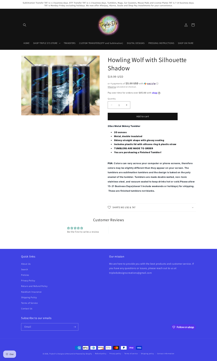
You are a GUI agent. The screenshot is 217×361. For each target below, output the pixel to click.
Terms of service (131, 353)
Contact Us (26, 308)
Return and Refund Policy (34, 286)
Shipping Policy (29, 297)
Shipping (112, 87)
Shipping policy (147, 353)
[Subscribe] (74, 327)
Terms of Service (29, 303)
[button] (24, 24)
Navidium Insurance (31, 291)
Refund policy (100, 353)
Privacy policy (115, 353)
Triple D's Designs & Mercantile (62, 354)
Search (24, 269)
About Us (26, 263)
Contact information (165, 353)
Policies (25, 275)
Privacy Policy (28, 280)
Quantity (112, 98)
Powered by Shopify (84, 354)
